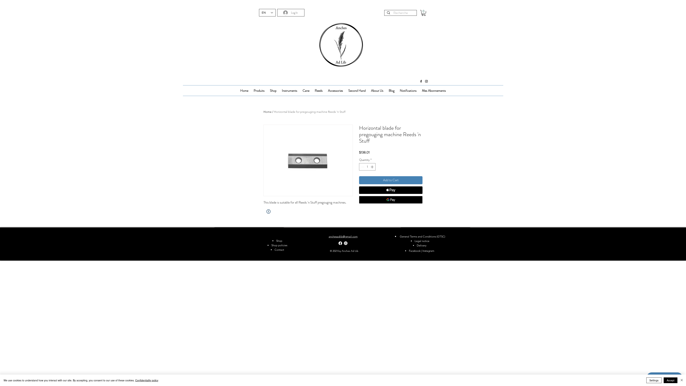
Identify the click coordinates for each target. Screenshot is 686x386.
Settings (653, 380)
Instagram (428, 251)
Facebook (415, 251)
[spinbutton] (367, 166)
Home (268, 111)
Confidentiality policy (146, 380)
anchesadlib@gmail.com (343, 236)
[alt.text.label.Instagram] (426, 81)
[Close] (682, 380)
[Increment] (372, 166)
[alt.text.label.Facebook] (421, 81)
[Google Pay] (390, 200)
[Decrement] (362, 166)
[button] (423, 13)
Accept (670, 380)
